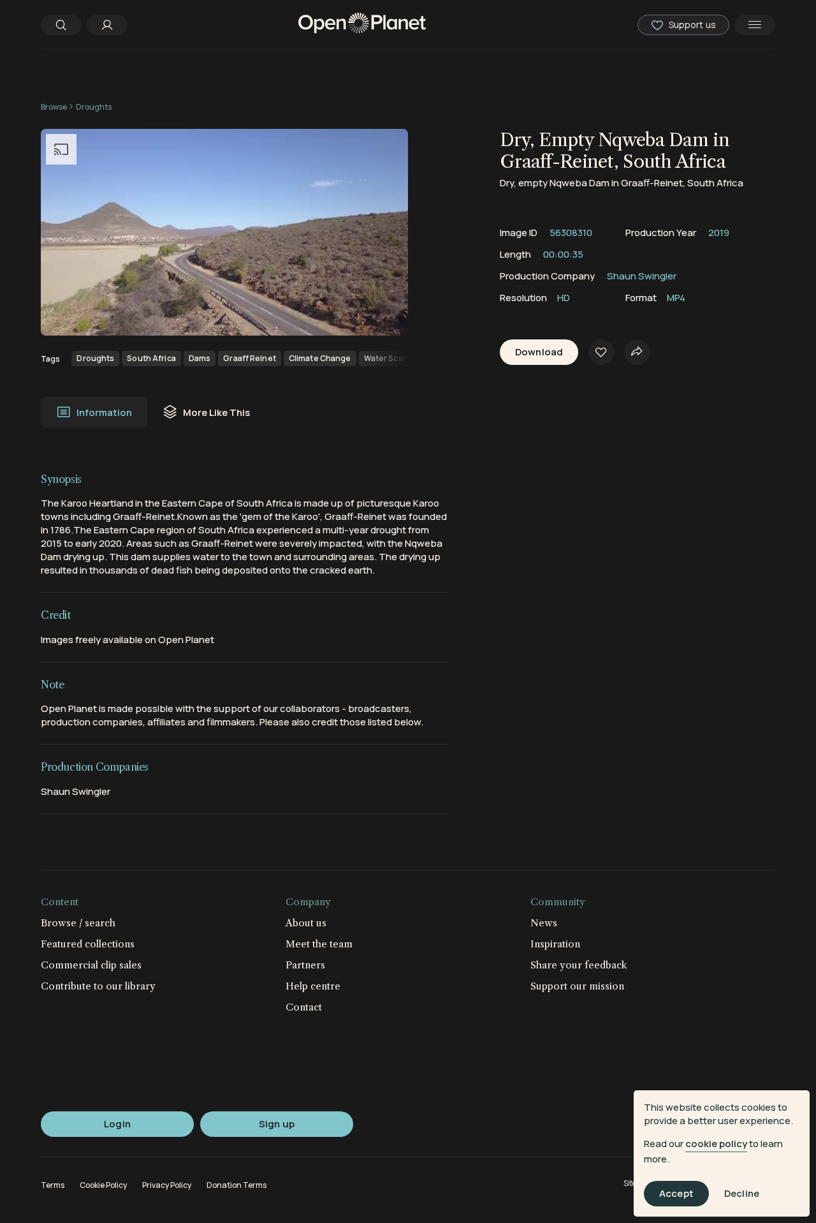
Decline (741, 1194)
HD (563, 297)
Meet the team (319, 944)
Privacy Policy (166, 1185)
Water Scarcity (392, 358)
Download (539, 352)
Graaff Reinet (249, 358)
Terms (52, 1185)
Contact (304, 1007)
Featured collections (88, 944)
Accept (676, 1194)
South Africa (151, 358)
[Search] (61, 25)
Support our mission (577, 986)
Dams (199, 358)
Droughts (94, 106)
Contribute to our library (98, 986)
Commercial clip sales (91, 965)
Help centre (313, 986)
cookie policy (716, 1143)
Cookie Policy (103, 1185)
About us (306, 923)
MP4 (676, 297)
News (543, 923)
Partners (305, 965)
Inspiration (555, 944)
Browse (54, 106)
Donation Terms (236, 1185)
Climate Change (320, 358)
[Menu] (754, 25)
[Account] (107, 25)
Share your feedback (578, 965)
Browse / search (78, 923)
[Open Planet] (362, 24)
